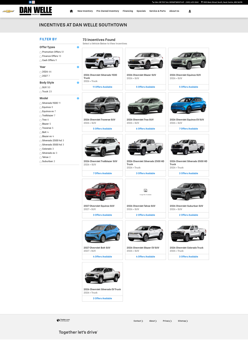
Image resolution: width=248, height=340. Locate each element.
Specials (141, 11)
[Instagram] (33, 2)
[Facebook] (30, 2)
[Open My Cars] (189, 11)
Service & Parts (157, 11)
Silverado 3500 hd (53, 145)
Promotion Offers (53, 52)
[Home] (8, 11)
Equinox (47, 107)
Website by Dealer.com (63, 320)
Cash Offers (49, 60)
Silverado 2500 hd (53, 141)
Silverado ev (49, 153)
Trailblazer (48, 116)
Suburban (48, 161)
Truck (47, 92)
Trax (45, 120)
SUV (46, 87)
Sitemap (182, 321)
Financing (128, 11)
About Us (174, 11)
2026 (47, 72)
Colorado (48, 149)
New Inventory (85, 11)
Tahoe (46, 157)
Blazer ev (48, 136)
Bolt (45, 132)
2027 (46, 76)
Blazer (46, 124)
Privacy (166, 321)
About (152, 321)
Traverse (47, 128)
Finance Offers (51, 56)
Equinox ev (49, 111)
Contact (137, 321)
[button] (102, 69)
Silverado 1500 (51, 103)
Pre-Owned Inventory (107, 11)
